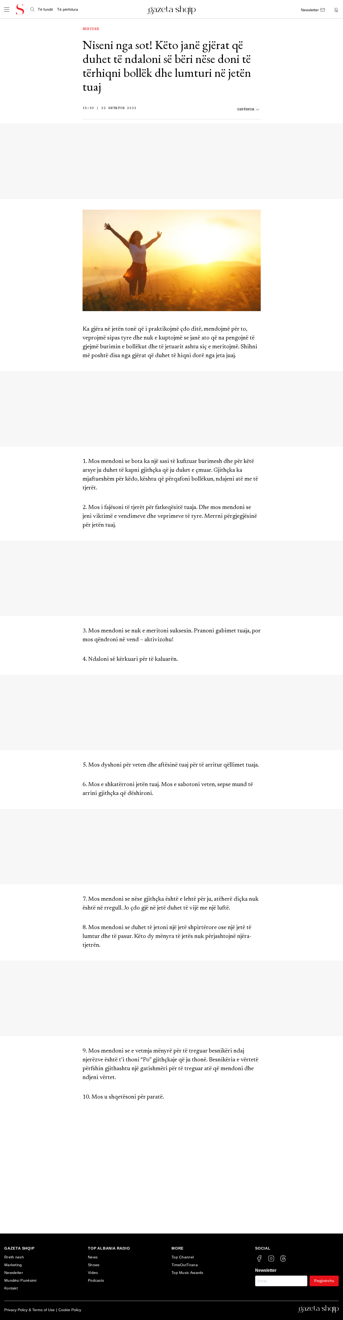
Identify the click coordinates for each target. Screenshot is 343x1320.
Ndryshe (91, 29)
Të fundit (45, 9)
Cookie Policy (69, 1310)
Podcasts (96, 1280)
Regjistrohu (324, 1280)
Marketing (13, 1265)
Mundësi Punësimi (20, 1280)
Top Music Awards (187, 1272)
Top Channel (183, 1257)
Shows (94, 1265)
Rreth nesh (14, 1257)
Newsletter (13, 1272)
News (93, 1257)
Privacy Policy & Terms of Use (29, 1310)
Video (93, 1272)
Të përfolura (67, 9)
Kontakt (11, 1288)
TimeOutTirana (185, 1265)
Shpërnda (245, 110)
